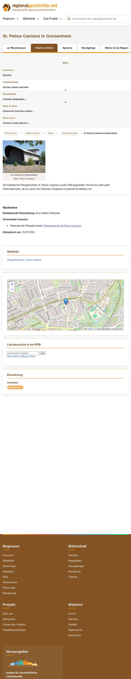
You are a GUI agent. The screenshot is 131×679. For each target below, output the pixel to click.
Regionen (9, 18)
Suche (72, 613)
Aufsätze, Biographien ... (14, 96)
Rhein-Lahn (9, 587)
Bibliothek (29, 18)
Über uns (8, 613)
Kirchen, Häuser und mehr (15, 84)
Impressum (74, 635)
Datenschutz (75, 629)
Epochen (8, 72)
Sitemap (73, 619)
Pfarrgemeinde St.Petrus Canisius (62, 225)
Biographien (75, 560)
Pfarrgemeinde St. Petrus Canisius (24, 260)
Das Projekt (50, 18)
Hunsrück (8, 555)
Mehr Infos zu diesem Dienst (21, 356)
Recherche (74, 571)
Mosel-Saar (9, 566)
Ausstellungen (76, 566)
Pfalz (5, 576)
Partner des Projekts (14, 624)
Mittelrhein (8, 560)
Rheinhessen (15, 387)
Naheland (8, 571)
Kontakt (72, 624)
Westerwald (9, 593)
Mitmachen (9, 619)
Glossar (72, 576)
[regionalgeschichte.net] (30, 7)
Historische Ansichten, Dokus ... (18, 108)
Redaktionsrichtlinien (14, 629)
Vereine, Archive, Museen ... (16, 120)
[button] (65, 301)
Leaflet (89, 328)
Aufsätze (73, 555)
